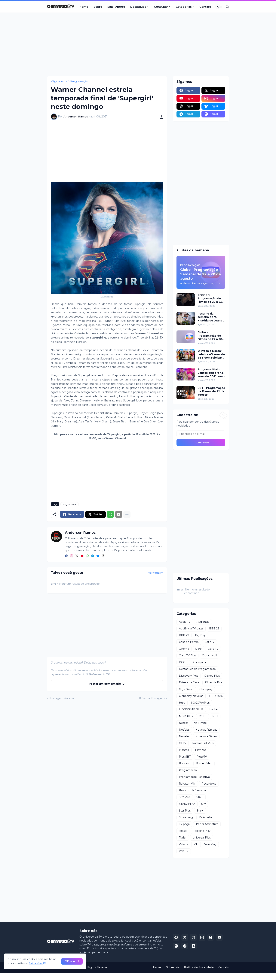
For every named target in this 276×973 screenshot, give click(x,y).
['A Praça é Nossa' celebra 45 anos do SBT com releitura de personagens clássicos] (185, 355)
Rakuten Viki (187, 783)
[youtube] (82, 556)
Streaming (186, 817)
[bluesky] (98, 556)
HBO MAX (216, 696)
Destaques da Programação (197, 669)
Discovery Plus (188, 675)
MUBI (202, 716)
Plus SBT (185, 756)
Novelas (184, 736)
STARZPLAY (187, 804)
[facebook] (66, 556)
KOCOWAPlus (200, 702)
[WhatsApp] (110, 514)
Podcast (184, 763)
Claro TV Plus (187, 655)
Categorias (184, 6)
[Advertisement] (138, 44)
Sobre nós (172, 967)
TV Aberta (205, 817)
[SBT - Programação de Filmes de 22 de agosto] (185, 392)
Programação (79, 81)
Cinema (184, 648)
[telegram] (92, 556)
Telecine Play (201, 831)
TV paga (184, 824)
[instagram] (71, 556)
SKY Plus (184, 797)
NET (215, 716)
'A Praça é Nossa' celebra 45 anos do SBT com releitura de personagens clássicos (211, 354)
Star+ (200, 810)
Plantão (184, 750)
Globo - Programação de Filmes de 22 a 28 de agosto (210, 335)
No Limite (200, 723)
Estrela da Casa (189, 682)
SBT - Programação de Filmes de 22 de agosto (211, 391)
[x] (184, 937)
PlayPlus (200, 750)
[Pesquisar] (226, 7)
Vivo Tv (183, 851)
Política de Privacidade (199, 967)
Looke (213, 709)
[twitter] (76, 556)
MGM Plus (186, 716)
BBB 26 (214, 628)
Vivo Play (210, 844)
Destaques (138, 6)
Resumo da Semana (192, 790)
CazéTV (209, 642)
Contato (205, 6)
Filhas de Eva (213, 682)
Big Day (200, 635)
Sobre (98, 6)
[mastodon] (176, 946)
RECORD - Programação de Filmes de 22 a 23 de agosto (210, 298)
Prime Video (204, 763)
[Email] (118, 514)
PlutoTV (202, 756)
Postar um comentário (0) (107, 683)
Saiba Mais (36, 963)
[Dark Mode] (219, 7)
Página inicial (59, 81)
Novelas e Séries (206, 736)
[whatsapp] (87, 556)
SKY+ (199, 797)
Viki (196, 844)
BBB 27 (184, 635)
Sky (203, 804)
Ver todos (154, 572)
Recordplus (208, 783)
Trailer (182, 837)
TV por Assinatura (207, 824)
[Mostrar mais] (126, 514)
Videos (183, 844)
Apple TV (185, 621)
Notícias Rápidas (206, 729)
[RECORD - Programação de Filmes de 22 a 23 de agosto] (185, 299)
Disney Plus (212, 675)
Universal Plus (201, 837)
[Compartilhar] (160, 117)
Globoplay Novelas (191, 696)
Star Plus (185, 810)
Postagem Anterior (62, 698)
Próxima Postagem (152, 698)
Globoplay (205, 689)
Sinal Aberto (116, 6)
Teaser (183, 831)
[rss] (193, 946)
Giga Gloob (186, 689)
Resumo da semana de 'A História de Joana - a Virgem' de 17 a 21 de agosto (211, 317)
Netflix (183, 723)
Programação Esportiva (194, 777)
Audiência (203, 621)
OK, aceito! (72, 961)
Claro (198, 648)
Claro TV (213, 648)
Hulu (182, 702)
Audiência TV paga (191, 628)
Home (83, 6)
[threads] (103, 556)
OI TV (182, 743)
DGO (182, 662)
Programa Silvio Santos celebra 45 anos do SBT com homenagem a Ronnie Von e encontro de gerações (211, 373)
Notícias (184, 729)
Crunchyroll (209, 655)
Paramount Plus (202, 743)
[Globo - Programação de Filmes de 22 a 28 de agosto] (185, 336)
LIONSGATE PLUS (191, 709)
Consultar (161, 6)
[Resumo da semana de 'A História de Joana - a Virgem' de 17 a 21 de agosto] (185, 318)
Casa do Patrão (189, 642)
